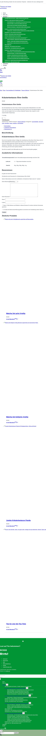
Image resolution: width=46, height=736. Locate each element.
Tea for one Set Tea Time (16, 624)
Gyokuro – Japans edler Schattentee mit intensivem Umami (17, 41)
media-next (8, 671)
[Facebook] (2, 654)
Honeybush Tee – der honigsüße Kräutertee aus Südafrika (14, 48)
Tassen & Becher (21, 121)
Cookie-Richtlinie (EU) (7, 667)
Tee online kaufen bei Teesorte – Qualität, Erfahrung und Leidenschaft (16, 18)
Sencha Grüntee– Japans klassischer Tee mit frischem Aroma (18, 707)
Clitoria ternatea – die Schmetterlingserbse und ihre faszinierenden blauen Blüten (21, 51)
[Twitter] (4, 654)
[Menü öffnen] (1, 85)
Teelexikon (5, 63)
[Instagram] (1, 654)
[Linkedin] (5, 654)
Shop (1, 72)
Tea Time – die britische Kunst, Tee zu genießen (14, 701)
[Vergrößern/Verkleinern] (0, 675)
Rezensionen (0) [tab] (8, 129)
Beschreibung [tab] (7, 126)
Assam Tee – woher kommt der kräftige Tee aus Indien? (15, 688)
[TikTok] (7, 654)
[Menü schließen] (0, 679)
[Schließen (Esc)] (4, 675)
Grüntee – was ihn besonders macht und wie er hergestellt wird (17, 703)
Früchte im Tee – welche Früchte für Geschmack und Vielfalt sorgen (16, 60)
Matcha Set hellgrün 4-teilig (17, 417)
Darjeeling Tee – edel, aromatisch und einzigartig (13, 32)
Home (4, 13)
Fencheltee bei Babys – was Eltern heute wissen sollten (16, 53)
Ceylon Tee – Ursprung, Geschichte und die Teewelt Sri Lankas (17, 695)
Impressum (5, 658)
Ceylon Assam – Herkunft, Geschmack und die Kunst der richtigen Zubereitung (20, 30)
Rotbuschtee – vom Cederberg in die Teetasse (13, 46)
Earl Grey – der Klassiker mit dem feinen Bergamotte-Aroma (15, 34)
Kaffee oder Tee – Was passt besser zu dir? (13, 723)
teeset (11, 123)
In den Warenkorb (5, 120)
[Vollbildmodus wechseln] (1, 675)
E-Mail (4, 202)
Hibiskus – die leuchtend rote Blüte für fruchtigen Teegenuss (17, 56)
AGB (4, 662)
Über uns (5, 14)
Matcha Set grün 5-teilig (15, 313)
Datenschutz (5, 660)
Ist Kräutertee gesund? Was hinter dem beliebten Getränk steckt (18, 58)
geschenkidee (35, 121)
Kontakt (5, 65)
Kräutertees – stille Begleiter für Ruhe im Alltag (13, 713)
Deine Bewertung (6, 181)
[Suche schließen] (1, 731)
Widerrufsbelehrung (7, 663)
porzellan (7, 123)
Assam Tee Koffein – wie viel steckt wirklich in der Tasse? (17, 23)
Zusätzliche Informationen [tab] (10, 127)
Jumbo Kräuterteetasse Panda (18, 520)
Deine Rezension (6, 196)
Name (3, 199)
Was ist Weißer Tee (8, 44)
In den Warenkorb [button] (10, 319)
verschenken (20, 123)
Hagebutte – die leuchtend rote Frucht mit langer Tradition (17, 55)
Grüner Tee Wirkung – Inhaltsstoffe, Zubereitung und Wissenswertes (18, 39)
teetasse (15, 123)
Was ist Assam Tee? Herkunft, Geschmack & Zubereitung (17, 25)
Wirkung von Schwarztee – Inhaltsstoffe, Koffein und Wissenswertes (20, 693)
